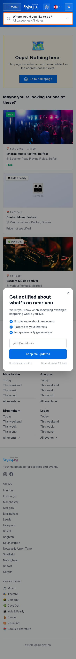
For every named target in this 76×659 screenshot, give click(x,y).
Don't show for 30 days (54, 363)
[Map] (46, 6)
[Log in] (69, 6)
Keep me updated (38, 354)
